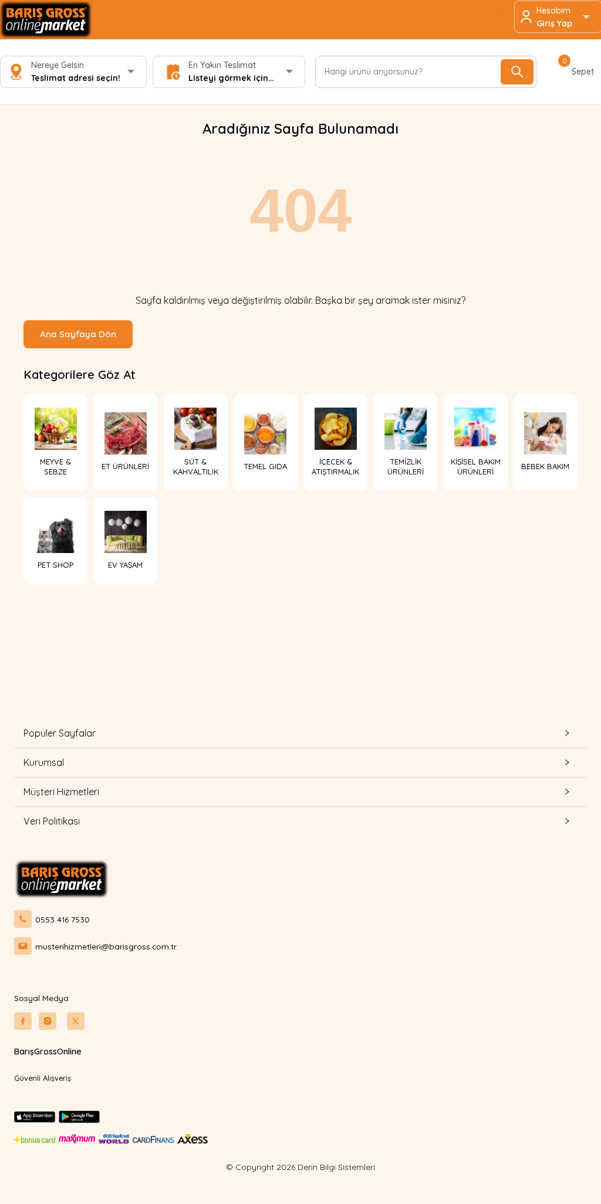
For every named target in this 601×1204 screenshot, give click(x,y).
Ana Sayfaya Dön (78, 334)
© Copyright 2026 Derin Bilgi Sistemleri (300, 1167)
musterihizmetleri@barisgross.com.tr (106, 946)
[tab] (300, 733)
